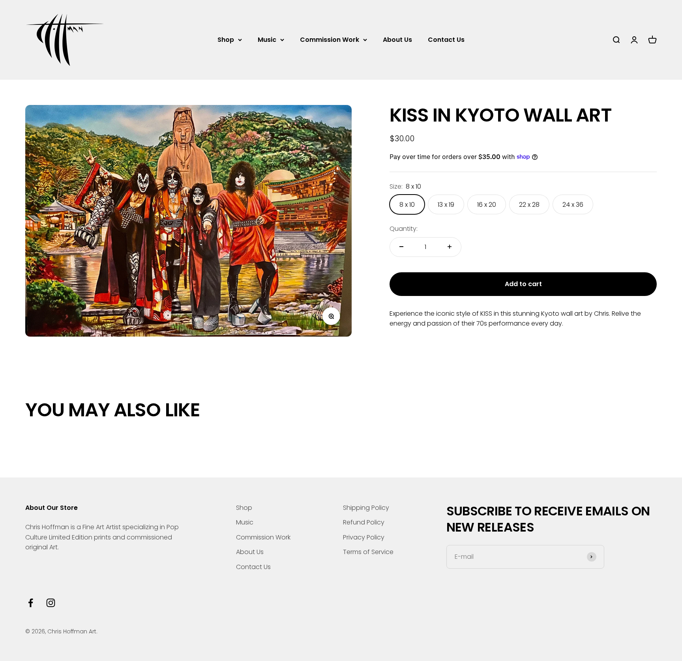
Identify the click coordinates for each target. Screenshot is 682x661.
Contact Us (446, 39)
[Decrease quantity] (401, 246)
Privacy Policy (363, 537)
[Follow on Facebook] (30, 602)
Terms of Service (368, 551)
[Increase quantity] (449, 246)
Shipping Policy (366, 507)
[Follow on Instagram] (50, 602)
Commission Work (329, 39)
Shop (225, 39)
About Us (397, 39)
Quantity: (404, 228)
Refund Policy (363, 522)
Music (267, 39)
